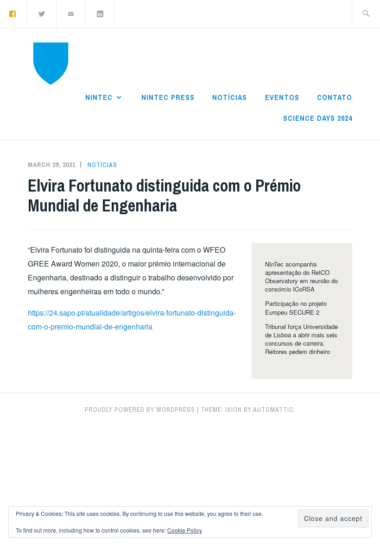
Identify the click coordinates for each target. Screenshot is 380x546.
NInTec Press (168, 97)
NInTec (99, 97)
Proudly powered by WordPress (140, 409)
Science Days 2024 (317, 118)
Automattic (273, 409)
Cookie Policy (184, 530)
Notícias (229, 97)
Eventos (282, 97)
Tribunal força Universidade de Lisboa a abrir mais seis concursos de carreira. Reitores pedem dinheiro (301, 339)
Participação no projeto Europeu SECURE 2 (296, 307)
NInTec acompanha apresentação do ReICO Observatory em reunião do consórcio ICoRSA (301, 277)
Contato (334, 97)
